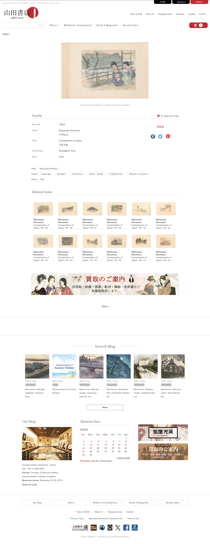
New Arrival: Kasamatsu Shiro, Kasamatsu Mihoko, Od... (118, 393)
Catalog (191, 14)
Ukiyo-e (54, 25)
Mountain (61, 174)
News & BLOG (83, 512)
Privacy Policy (77, 518)
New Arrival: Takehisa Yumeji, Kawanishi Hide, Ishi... (144, 393)
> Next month (123, 458)
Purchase (180, 14)
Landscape (46, 174)
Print (42, 179)
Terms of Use (133, 518)
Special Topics (130, 25)
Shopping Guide (165, 14)
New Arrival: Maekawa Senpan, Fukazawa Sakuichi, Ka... (89, 393)
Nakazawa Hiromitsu (49, 168)
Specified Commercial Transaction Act (105, 518)
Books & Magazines (107, 25)
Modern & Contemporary (78, 25)
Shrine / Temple (96, 174)
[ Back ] (6, 34)
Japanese (181, 2)
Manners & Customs (138, 174)
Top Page (37, 502)
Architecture (77, 174)
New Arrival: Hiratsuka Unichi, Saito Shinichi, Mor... (170, 393)
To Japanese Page (170, 116)
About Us (150, 14)
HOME (163, 2)
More (105, 407)
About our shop (29, 484)
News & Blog (136, 14)
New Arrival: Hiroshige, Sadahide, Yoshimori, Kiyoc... (35, 393)
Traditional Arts (116, 174)
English (199, 2)
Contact (202, 14)
